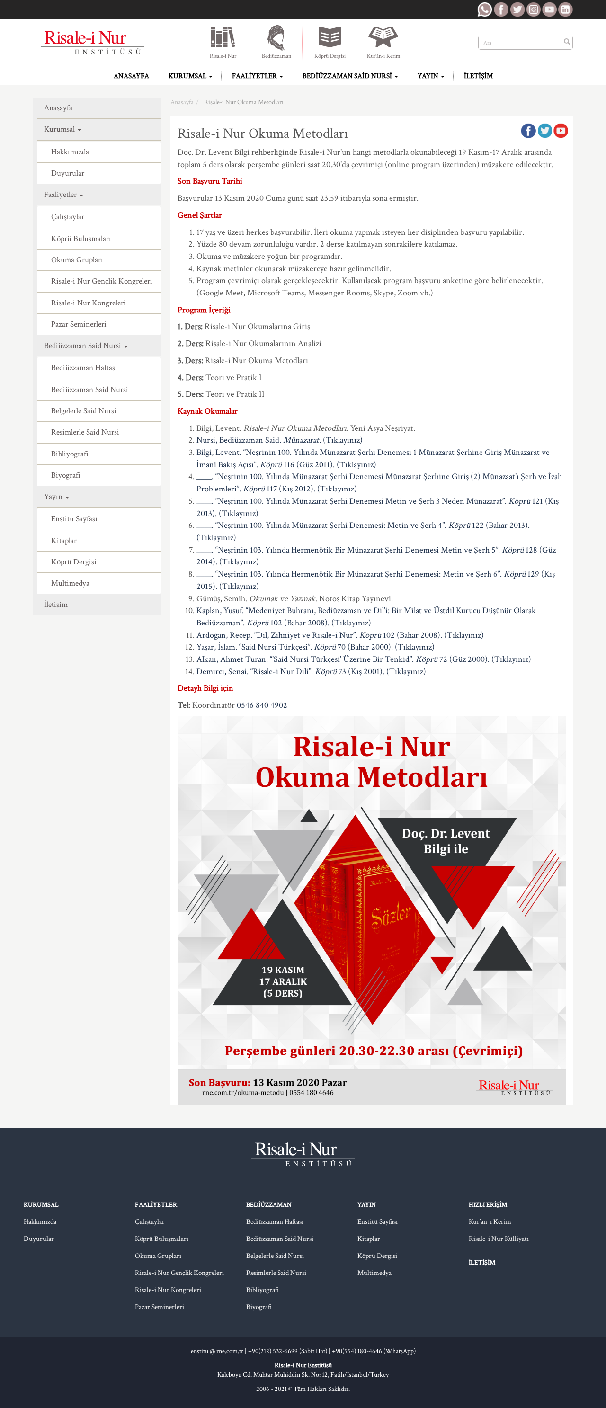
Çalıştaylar (67, 217)
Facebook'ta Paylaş (528, 130)
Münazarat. (302, 440)
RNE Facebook (500, 9)
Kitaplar (64, 540)
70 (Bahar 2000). (364, 647)
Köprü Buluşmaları (81, 238)
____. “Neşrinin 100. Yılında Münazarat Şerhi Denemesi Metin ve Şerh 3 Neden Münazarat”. (352, 501)
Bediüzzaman (276, 56)
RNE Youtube (549, 9)
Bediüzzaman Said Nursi (348, 75)
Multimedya (70, 583)
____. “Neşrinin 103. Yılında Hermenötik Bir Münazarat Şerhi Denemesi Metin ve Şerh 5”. (349, 549)
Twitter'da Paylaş (544, 130)
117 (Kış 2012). (290, 488)
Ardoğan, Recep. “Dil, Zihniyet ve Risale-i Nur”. (277, 635)
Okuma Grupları (77, 260)
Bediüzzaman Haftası (84, 368)
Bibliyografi (70, 454)
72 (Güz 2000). (463, 659)
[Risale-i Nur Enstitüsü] (92, 42)
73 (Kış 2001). (360, 671)
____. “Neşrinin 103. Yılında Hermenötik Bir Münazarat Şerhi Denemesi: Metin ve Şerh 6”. (350, 574)
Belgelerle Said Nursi (83, 411)
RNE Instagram (533, 9)
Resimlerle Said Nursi (85, 432)
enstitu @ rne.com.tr (217, 1351)
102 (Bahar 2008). (299, 622)
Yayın (429, 75)
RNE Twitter (517, 9)
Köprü (271, 464)
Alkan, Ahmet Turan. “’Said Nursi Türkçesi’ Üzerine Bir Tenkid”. (306, 659)
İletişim (478, 75)
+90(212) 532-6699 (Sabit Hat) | (290, 1351)
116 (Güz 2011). (308, 464)
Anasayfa (131, 75)
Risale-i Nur (223, 56)
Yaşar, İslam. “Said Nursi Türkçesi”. (255, 647)
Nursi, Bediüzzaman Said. (239, 440)
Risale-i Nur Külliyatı (499, 1238)
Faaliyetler (255, 75)
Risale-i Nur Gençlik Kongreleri (101, 281)
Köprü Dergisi (330, 56)
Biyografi (65, 475)
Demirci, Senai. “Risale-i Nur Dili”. (255, 671)
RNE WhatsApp (484, 9)
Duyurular (67, 173)
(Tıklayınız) (343, 440)
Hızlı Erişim (488, 1205)
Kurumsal (188, 75)
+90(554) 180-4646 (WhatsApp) (374, 1351)
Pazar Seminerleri (79, 324)
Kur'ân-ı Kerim (383, 56)
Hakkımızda (70, 152)
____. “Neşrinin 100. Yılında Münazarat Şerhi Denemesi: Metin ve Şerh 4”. (322, 525)
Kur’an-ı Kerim (490, 1221)
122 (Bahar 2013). (500, 525)
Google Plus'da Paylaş (560, 130)
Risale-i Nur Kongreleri (88, 303)
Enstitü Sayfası (74, 519)
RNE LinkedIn (565, 9)
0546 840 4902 (262, 705)
